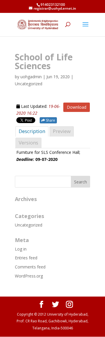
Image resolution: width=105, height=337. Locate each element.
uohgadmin (31, 76)
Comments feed (30, 267)
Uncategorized (28, 225)
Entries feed (26, 258)
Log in (21, 249)
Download (76, 107)
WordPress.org (29, 276)
